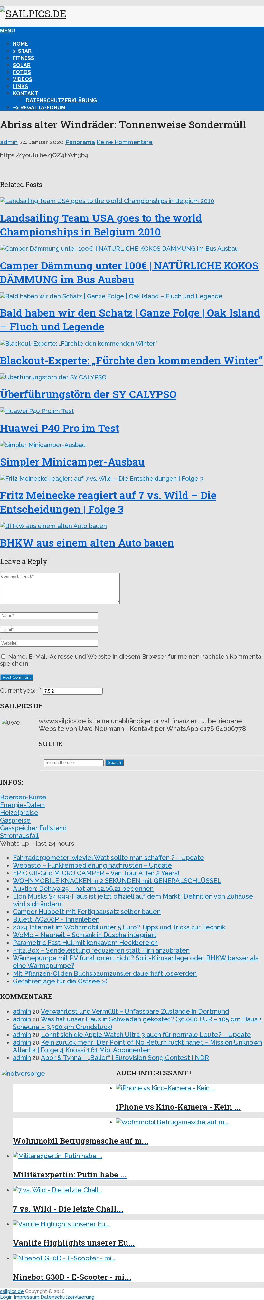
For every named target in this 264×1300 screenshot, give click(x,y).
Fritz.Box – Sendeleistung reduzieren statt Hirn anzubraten (101, 950)
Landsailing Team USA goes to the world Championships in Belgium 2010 (101, 224)
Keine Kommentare (125, 141)
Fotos (22, 72)
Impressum (27, 1297)
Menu (7, 31)
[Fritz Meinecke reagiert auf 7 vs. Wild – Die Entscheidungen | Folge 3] (132, 478)
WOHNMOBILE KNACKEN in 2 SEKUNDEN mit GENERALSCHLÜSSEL (117, 881)
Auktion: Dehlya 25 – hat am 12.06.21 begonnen (83, 888)
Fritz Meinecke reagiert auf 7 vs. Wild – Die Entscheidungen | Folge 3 (108, 502)
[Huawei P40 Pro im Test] (132, 410)
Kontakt (25, 93)
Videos (22, 79)
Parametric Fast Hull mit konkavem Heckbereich (85, 942)
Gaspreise (15, 820)
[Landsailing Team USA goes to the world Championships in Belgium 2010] (132, 200)
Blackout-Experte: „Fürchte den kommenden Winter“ (131, 360)
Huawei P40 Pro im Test (59, 428)
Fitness (23, 58)
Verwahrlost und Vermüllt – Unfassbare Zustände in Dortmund (135, 1011)
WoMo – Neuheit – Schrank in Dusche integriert (84, 935)
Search (114, 762)
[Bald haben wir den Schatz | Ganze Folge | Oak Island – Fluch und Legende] (132, 296)
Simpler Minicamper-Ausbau (72, 461)
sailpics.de (12, 1291)
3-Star (22, 51)
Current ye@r (21, 690)
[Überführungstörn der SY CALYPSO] (132, 377)
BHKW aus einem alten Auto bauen (87, 542)
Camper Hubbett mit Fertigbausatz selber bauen (87, 912)
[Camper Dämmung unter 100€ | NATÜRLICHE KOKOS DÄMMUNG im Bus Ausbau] (132, 248)
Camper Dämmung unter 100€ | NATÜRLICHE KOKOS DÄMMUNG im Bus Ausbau (129, 272)
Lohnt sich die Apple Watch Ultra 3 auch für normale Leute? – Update (146, 1034)
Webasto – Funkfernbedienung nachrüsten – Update (92, 865)
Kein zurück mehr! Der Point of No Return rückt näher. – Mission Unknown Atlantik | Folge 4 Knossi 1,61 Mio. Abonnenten (137, 1046)
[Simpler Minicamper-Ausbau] (132, 444)
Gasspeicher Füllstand (33, 828)
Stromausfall (19, 836)
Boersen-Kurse (23, 797)
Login (6, 1297)
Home (20, 44)
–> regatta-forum (39, 108)
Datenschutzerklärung (61, 100)
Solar (22, 65)
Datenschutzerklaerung (67, 1297)
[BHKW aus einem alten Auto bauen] (132, 525)
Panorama (80, 141)
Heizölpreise (19, 812)
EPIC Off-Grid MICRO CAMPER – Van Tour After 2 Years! (96, 873)
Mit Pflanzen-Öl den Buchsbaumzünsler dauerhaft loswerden (105, 973)
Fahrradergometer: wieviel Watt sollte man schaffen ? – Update (108, 858)
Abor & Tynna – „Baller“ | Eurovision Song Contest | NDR (125, 1058)
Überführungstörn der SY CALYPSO (88, 394)
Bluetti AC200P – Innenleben (56, 919)
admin (9, 141)
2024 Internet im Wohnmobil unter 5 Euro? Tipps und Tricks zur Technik (119, 927)
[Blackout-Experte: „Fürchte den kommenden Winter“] (132, 343)
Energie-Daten (22, 805)
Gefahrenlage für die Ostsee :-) (60, 981)
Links (20, 86)
